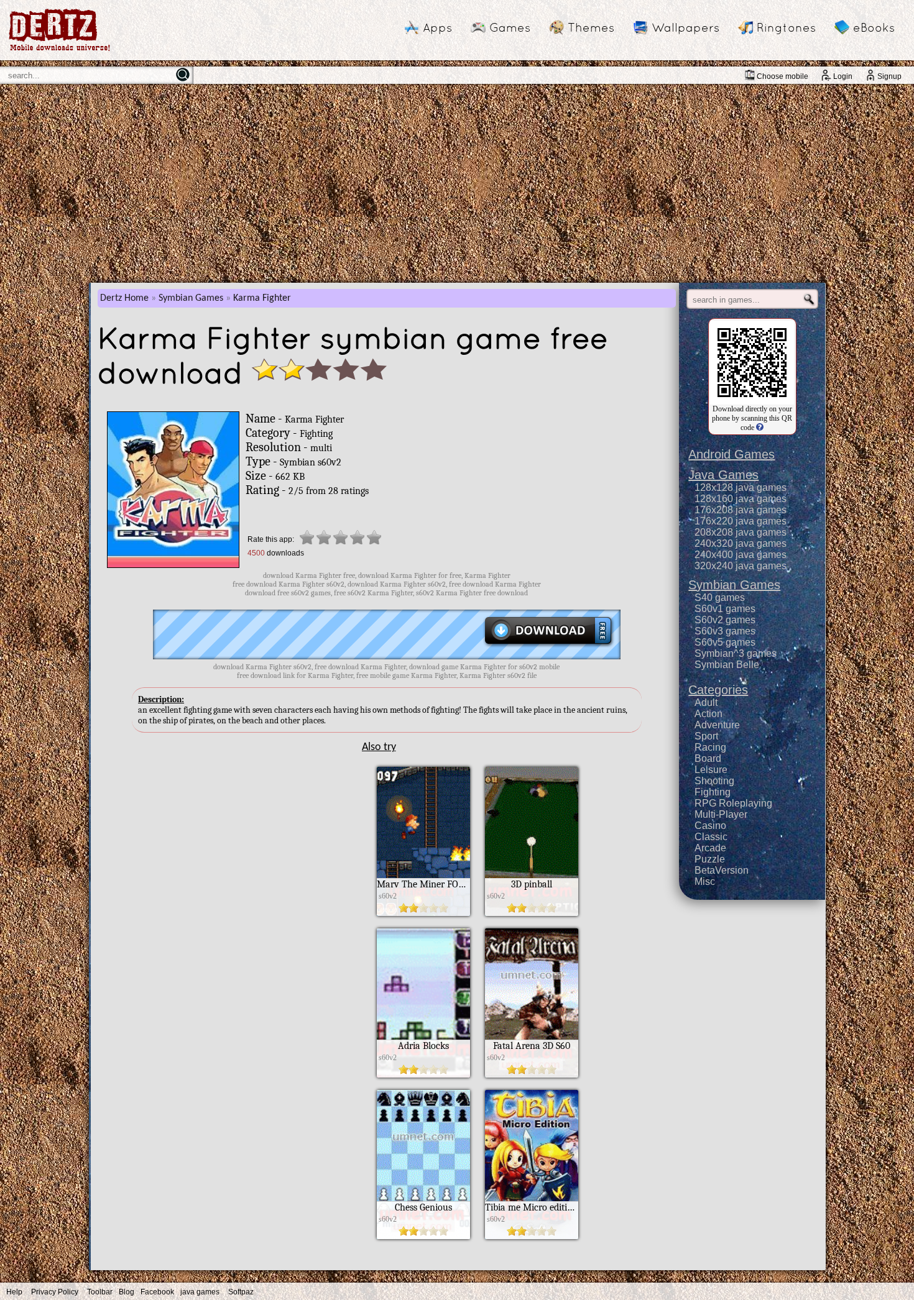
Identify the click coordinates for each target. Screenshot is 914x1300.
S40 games (720, 597)
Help (14, 1292)
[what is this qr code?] (759, 427)
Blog (126, 1292)
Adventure (717, 725)
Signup (889, 76)
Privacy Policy (54, 1292)
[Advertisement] (457, 183)
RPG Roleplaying (733, 803)
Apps (437, 27)
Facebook (157, 1292)
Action (708, 713)
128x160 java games (741, 498)
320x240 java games (741, 566)
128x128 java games (741, 487)
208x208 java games (741, 532)
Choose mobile (782, 76)
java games (199, 1292)
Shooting (714, 781)
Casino (710, 825)
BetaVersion (722, 870)
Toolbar (100, 1292)
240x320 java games (741, 543)
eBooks (874, 27)
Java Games (723, 475)
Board (708, 758)
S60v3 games (725, 631)
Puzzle (710, 859)
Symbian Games (191, 298)
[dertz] (59, 50)
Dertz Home (124, 298)
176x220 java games (741, 521)
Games (509, 27)
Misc (705, 881)
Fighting (713, 792)
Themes (591, 27)
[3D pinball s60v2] (531, 912)
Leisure (711, 769)
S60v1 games (725, 608)
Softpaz (241, 1292)
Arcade (710, 848)
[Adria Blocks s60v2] (423, 1074)
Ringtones (786, 27)
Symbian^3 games (736, 653)
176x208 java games (741, 510)
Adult (706, 702)
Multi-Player (721, 814)
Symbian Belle (727, 664)
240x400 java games (741, 554)
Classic (711, 836)
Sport (706, 736)
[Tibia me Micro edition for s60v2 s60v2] (531, 1236)
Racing (710, 747)
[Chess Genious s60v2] (423, 1236)
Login (842, 76)
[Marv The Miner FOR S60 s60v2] (423, 912)
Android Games (731, 454)
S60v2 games (725, 620)
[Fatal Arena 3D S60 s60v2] (531, 1074)
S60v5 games (725, 642)
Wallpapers (685, 27)
